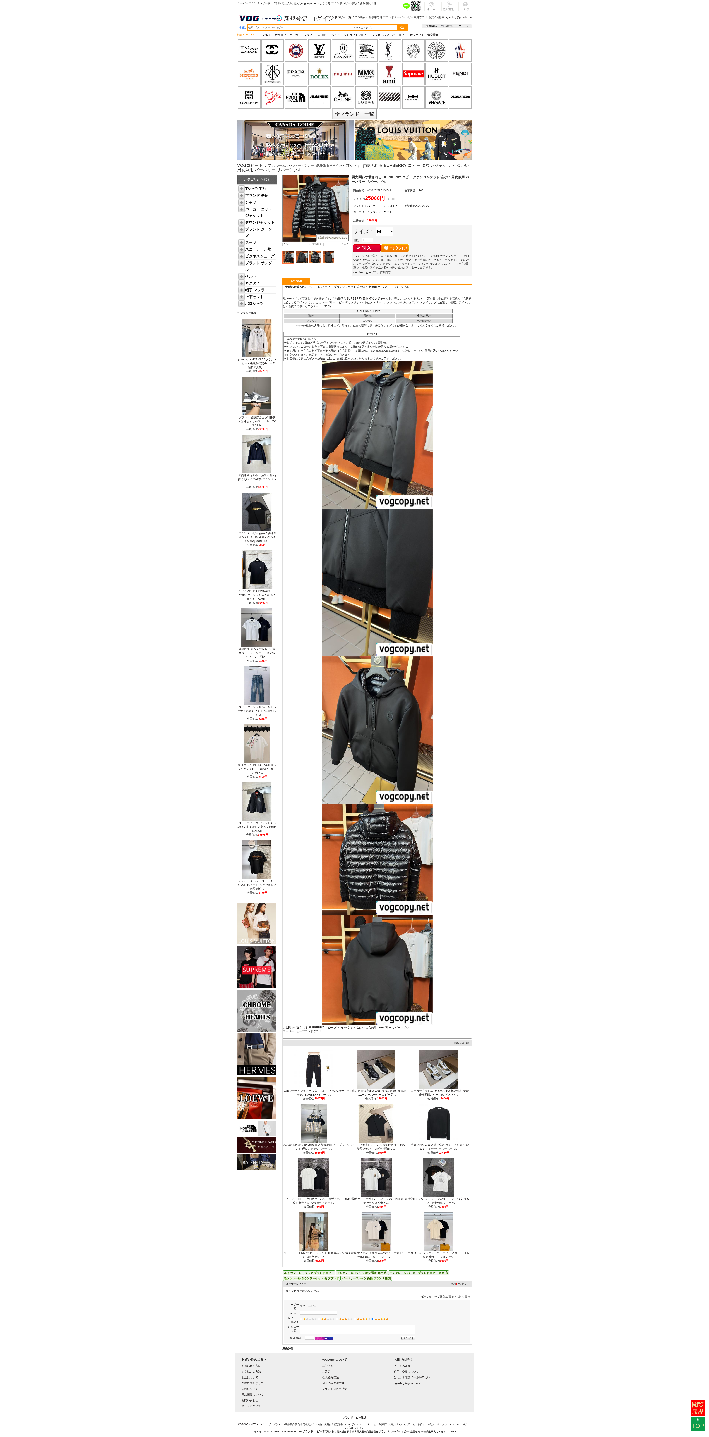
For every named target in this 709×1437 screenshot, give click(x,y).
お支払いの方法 (251, 1371)
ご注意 (326, 1371)
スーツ (250, 242)
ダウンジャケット (260, 222)
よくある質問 (402, 1365)
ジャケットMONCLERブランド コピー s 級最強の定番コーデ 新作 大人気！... (257, 363)
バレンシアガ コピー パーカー (282, 34)
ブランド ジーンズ (258, 232)
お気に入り (448, 26)
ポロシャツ (254, 304)
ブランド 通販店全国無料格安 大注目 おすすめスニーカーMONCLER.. (257, 421)
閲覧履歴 (698, 1408)
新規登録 (296, 18)
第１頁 (447, 1296)
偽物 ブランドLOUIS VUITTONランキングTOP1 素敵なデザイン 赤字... (257, 768)
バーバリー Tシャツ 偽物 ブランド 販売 (366, 1278)
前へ (455, 1296)
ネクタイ (252, 283)
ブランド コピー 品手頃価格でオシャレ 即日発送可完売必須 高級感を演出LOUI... (257, 537)
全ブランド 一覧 (354, 114)
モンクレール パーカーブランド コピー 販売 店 (419, 1272)
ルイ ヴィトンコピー (356, 34)
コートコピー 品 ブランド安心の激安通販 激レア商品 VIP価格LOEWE (257, 826)
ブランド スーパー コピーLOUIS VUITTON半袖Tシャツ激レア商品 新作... (257, 884)
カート (463, 26)
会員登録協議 (330, 1377)
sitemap (453, 1431)
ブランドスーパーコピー (398, 17)
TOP (698, 1426)
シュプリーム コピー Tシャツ (322, 34)
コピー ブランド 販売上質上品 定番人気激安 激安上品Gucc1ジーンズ (257, 710)
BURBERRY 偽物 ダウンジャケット (368, 298)
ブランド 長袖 (256, 195)
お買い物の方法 (251, 1365)
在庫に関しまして (253, 1383)
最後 (467, 1296)
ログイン (322, 18)
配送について (250, 1377)
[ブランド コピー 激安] (260, 18)
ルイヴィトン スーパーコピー (363, 1424)
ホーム (280, 165)
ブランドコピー (341, 3)
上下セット (254, 297)
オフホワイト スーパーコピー (453, 1424)
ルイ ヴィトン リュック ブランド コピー (309, 1272)
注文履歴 (432, 26)
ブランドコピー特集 (334, 1388)
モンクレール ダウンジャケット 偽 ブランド (311, 1278)
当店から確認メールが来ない (412, 1377)
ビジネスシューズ (260, 256)
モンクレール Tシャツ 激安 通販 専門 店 (362, 1272)
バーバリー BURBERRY (315, 165)
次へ (461, 1296)
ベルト (250, 276)
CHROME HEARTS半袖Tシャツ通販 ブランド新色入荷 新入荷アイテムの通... (257, 595)
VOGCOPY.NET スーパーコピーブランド (260, 1424)
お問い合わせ (250, 1400)
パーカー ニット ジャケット (258, 212)
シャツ (250, 202)
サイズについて (251, 1405)
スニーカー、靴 (258, 249)
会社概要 (327, 1365)
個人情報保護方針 (333, 1383)
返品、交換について (406, 1371)
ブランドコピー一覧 (338, 17)
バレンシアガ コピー (406, 1424)
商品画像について (253, 1394)
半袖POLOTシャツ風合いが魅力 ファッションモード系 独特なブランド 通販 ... (257, 653)
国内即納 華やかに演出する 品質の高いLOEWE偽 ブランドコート (257, 479)
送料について (250, 1388)
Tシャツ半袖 (255, 189)
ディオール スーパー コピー (389, 34)
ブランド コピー (312, 1431)
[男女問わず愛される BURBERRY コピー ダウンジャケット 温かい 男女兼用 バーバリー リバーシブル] (315, 208)
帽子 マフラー (256, 290)
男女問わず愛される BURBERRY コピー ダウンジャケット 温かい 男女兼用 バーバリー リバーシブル (346, 1027)
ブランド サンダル (258, 266)
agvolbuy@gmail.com (459, 17)
